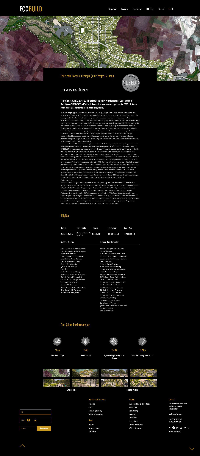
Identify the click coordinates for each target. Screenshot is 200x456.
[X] (173, 427)
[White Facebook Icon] (170, 427)
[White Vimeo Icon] (188, 427)
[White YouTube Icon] (184, 427)
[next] (152, 379)
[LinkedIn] (177, 427)
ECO (31, 9)
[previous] (47, 379)
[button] (56, 373)
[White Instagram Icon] (181, 427)
